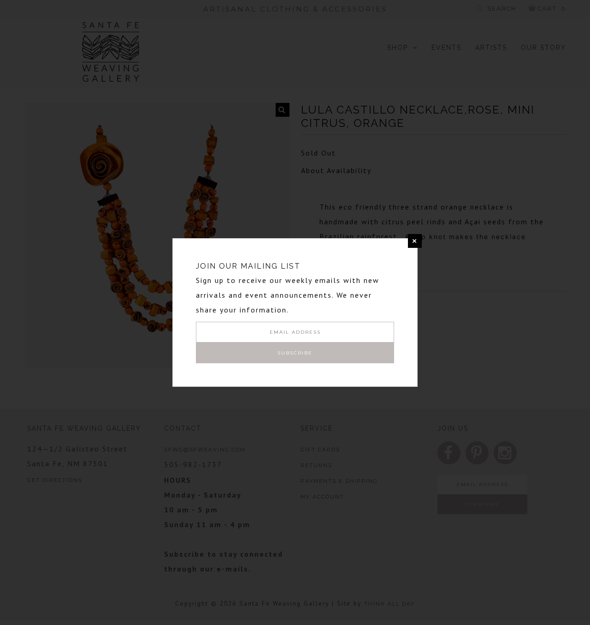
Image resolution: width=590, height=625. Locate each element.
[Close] (415, 241)
